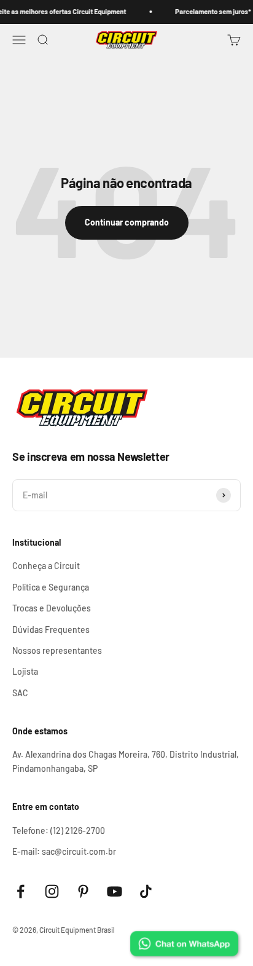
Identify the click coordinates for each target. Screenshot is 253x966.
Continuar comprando (127, 222)
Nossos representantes (57, 650)
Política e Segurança (50, 587)
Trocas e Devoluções (51, 608)
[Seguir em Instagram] (52, 891)
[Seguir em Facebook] (20, 891)
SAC (20, 693)
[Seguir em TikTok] (146, 891)
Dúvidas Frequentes (51, 629)
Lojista (25, 671)
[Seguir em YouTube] (114, 891)
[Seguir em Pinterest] (83, 891)
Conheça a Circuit (46, 565)
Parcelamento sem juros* (210, 11)
